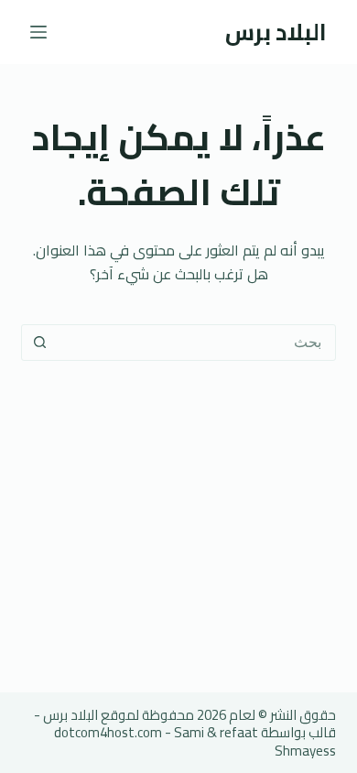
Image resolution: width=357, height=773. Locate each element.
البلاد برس (276, 31)
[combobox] (195, 342)
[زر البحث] (39, 342)
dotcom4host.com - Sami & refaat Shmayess (195, 741)
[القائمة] (38, 32)
